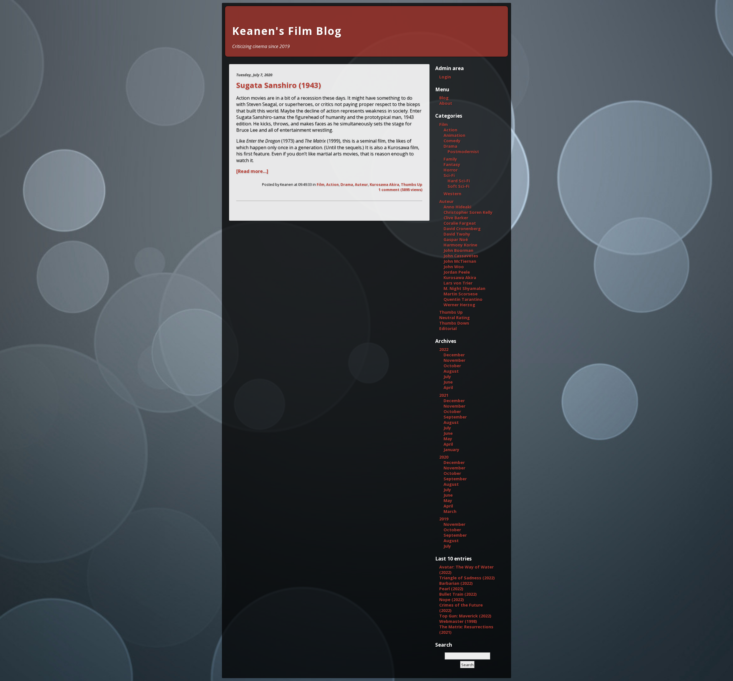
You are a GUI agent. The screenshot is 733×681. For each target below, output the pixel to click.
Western (452, 193)
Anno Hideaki (457, 207)
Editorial (448, 328)
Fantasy (452, 164)
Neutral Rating (454, 317)
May (448, 438)
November (454, 360)
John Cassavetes (461, 255)
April (448, 387)
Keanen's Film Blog (287, 31)
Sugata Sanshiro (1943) (278, 85)
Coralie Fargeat (460, 223)
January (451, 449)
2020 (443, 457)
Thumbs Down (454, 323)
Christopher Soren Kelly (468, 212)
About (445, 103)
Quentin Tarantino (463, 299)
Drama (346, 184)
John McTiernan (460, 261)
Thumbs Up (411, 184)
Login (445, 77)
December (454, 355)
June (448, 382)
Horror (451, 170)
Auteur (361, 184)
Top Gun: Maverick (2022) (465, 616)
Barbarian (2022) (456, 583)
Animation (454, 135)
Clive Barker (456, 217)
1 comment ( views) (400, 189)
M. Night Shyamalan (464, 288)
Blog (444, 97)
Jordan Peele (457, 272)
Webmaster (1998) (458, 621)
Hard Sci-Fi (459, 180)
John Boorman (458, 250)
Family (450, 159)
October (452, 365)
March (450, 511)
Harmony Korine (460, 245)
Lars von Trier (458, 283)
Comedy (452, 140)
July (447, 376)
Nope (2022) (451, 599)
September (455, 417)
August (451, 371)
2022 (443, 349)
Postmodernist (463, 151)
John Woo (454, 266)
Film (320, 184)
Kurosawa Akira (384, 184)
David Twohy (457, 234)
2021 (443, 395)
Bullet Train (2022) (458, 594)
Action (332, 184)
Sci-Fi (449, 175)
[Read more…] (252, 171)
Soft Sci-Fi (458, 186)
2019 (443, 519)
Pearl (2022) (451, 588)
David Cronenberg (462, 228)
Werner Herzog (459, 304)
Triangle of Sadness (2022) (467, 578)
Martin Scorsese (461, 294)
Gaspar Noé (456, 239)
